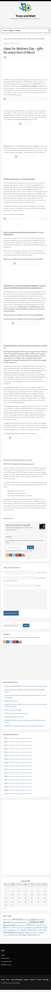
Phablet (35, 930)
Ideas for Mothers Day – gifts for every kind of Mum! (23, 50)
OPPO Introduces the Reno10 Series (16, 713)
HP (26, 925)
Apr (14, 742)
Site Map (46, 979)
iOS (22, 928)
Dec (31, 755)
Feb (10, 752)
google (12, 925)
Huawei (18, 928)
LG (4, 930)
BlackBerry (8, 922)
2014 (5, 762)
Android (17, 919)
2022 (5, 745)
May (17, 738)
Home (5, 39)
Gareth (7, 43)
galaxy (6, 925)
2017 (5, 752)
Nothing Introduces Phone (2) (14, 717)
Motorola (13, 930)
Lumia (7, 930)
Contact (39, 979)
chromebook (19, 922)
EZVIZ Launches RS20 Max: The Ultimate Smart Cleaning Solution (25, 686)
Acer (5, 919)
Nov (29, 742)
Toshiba (5, 935)
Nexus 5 (24, 930)
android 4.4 (26, 920)
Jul (20, 742)
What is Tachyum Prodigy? (13, 710)
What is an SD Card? (11, 701)
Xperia (34, 935)
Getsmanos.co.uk (28, 464)
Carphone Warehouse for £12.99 (26, 119)
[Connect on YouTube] (23, 555)
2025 (5, 738)
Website (38, 585)
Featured (36, 922)
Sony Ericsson (34, 933)
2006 (5, 790)
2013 (5, 766)
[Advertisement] (25, 24)
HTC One (35, 925)
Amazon (13, 214)
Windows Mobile (13, 935)
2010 (5, 776)
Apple (33, 919)
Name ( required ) (41, 572)
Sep (25, 755)
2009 (5, 780)
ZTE (39, 935)
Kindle (34, 928)
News (10, 39)
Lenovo (44, 927)
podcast (40, 930)
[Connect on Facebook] (10, 555)
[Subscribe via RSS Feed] (7, 555)
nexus (19, 930)
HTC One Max (11, 928)
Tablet (41, 933)
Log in (3, 955)
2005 (5, 793)
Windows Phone (25, 935)
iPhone (29, 928)
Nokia (30, 930)
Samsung (8, 932)
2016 (5, 755)
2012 (5, 769)
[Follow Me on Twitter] (13, 555)
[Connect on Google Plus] (20, 555)
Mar (12, 752)
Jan (8, 752)
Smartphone (19, 932)
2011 (5, 773)
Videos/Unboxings (16, 979)
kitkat (38, 927)
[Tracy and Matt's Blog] (25, 11)
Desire (27, 923)
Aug (22, 742)
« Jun (4, 908)
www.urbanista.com (28, 259)
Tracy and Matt (25, 16)
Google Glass (20, 925)
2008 (5, 783)
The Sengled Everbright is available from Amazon (20, 433)
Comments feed (6, 961)
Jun (19, 738)
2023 (5, 742)
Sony (27, 932)
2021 (5, 748)
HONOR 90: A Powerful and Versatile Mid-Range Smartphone (24, 726)
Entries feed (5, 958)
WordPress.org (6, 965)
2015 (5, 759)
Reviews (26, 979)
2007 (5, 786)
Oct (26, 742)
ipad (25, 928)
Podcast (32, 979)
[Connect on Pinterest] (17, 555)
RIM (45, 930)
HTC (29, 925)
